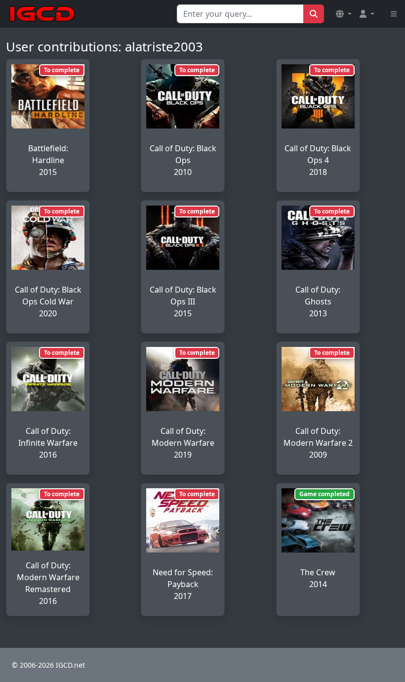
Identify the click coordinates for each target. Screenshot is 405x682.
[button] (344, 14)
